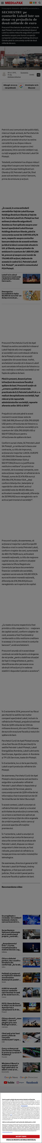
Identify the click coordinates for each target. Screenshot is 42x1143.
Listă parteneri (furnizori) (7, 1132)
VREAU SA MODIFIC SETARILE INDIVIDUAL (21, 1140)
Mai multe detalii (24, 1105)
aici (11, 1114)
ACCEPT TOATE (21, 1136)
